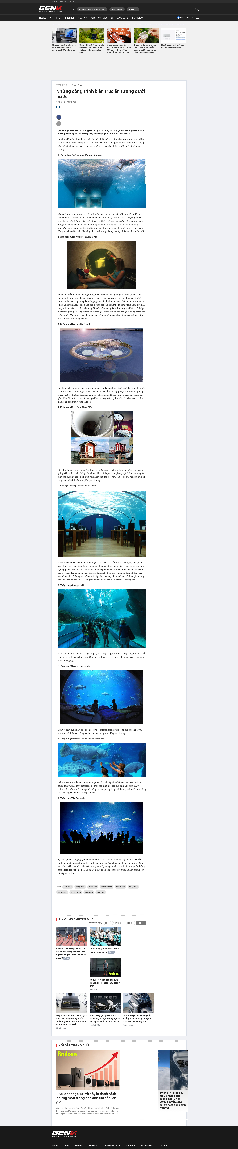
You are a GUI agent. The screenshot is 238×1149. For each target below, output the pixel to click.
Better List (118, 9)
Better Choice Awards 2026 (93, 9)
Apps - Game (146, 1145)
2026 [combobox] (129, 923)
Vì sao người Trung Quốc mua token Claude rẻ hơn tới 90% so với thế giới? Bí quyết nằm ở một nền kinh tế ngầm (119, 50)
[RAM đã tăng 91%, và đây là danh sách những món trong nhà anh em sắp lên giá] (88, 1070)
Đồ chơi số (137, 18)
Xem (141, 923)
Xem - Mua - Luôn (99, 18)
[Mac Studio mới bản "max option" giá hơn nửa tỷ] (173, 35)
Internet (69, 18)
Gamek (54, 2)
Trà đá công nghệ (111, 1145)
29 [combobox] (106, 923)
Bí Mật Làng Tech (187, 18)
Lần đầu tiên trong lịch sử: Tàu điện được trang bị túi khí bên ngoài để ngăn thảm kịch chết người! (71, 953)
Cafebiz (72, 2)
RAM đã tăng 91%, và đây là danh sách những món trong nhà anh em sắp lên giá (86, 1098)
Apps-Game (122, 18)
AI (50, 18)
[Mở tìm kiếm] (197, 9)
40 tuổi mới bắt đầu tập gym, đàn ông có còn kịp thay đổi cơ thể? (105, 983)
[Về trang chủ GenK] (50, 9)
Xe (112, 18)
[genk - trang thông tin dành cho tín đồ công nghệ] (64, 1134)
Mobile (42, 18)
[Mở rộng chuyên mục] (197, 18)
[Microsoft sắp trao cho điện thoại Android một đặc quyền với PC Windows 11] (64, 35)
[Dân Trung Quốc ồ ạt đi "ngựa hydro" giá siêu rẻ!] (105, 936)
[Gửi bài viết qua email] (58, 108)
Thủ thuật (131, 1145)
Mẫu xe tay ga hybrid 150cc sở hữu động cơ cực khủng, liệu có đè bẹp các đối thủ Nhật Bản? (105, 1018)
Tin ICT (58, 18)
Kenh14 (63, 2)
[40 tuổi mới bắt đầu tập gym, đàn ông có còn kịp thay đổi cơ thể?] (105, 967)
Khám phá (82, 18)
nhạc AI (134, 9)
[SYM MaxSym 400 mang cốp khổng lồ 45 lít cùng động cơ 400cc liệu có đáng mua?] (138, 1003)
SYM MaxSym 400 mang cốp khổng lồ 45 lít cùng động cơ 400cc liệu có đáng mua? (137, 1018)
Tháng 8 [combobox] (117, 923)
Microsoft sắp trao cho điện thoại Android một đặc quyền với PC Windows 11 (64, 47)
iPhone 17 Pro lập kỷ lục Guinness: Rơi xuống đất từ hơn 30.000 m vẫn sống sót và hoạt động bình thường (173, 1100)
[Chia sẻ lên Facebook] (58, 117)
